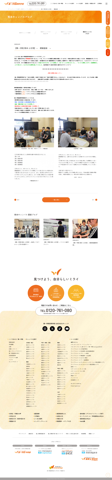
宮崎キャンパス (61, 401)
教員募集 (83, 433)
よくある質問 (38, 419)
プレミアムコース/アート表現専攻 (80, 360)
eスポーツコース (75, 373)
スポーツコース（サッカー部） (79, 369)
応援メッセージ (13, 349)
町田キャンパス (30, 397)
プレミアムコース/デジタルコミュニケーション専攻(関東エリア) (87, 362)
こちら (23, 91)
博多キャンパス (61, 396)
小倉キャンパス (61, 394)
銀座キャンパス (30, 384)
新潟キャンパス (45, 345)
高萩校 (28, 366)
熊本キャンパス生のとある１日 (66, 33)
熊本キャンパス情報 (24, 33)
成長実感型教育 (12, 355)
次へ (93, 200)
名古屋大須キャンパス (47, 376)
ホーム (9, 9)
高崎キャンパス (30, 368)
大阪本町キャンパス (62, 354)
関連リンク (92, 433)
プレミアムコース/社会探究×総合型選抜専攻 (82, 351)
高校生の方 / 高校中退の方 (17, 419)
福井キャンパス (45, 356)
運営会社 (31, 433)
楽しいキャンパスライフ (15, 351)
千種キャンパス (45, 374)
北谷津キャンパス (30, 382)
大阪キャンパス (61, 349)
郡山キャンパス (30, 358)
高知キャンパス (61, 388)
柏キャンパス (29, 377)
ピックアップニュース (40, 421)
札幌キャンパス (30, 347)
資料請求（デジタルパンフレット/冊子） (92, 414)
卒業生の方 (59, 419)
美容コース (73, 375)
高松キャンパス (61, 382)
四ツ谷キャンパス (30, 386)
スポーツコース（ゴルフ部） (78, 371)
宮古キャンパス (30, 354)
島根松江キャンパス (62, 373)
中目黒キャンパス (30, 391)
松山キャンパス (61, 386)
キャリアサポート (13, 362)
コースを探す (79, 3)
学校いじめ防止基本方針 (72, 433)
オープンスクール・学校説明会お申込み (92, 416)
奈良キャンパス (61, 347)
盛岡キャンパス (30, 351)
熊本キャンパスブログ (34, 9)
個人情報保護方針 (40, 433)
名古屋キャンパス (45, 371)
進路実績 (36, 414)
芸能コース (73, 366)
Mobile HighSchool (75, 386)
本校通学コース (75, 380)
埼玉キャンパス (30, 371)
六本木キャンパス (30, 393)
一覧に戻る (56, 200)
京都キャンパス (61, 345)
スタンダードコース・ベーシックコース (81, 344)
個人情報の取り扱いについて (55, 433)
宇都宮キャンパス (30, 364)
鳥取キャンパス (61, 371)
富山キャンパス (45, 351)
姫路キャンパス (61, 362)
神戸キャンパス (61, 360)
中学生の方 (12, 416)
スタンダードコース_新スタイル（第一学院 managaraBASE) (86, 347)
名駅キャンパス (45, 378)
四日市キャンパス (45, 385)
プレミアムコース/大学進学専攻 (79, 349)
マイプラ (11, 359)
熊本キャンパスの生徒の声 (46, 33)
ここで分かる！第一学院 (56, 3)
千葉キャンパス (30, 379)
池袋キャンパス (30, 399)
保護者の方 (12, 421)
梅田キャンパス (61, 356)
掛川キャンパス (45, 367)
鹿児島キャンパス (61, 403)
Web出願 (82, 421)
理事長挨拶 (12, 342)
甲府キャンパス (45, 358)
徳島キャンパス (61, 384)
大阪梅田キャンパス (62, 351)
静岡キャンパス (45, 362)
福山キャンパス (61, 379)
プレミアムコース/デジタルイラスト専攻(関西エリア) (85, 364)
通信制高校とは (61, 414)
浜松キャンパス (45, 369)
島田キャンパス (45, 365)
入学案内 (99, 3)
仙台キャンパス (30, 356)
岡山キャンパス (61, 375)
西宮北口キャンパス (62, 358)
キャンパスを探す (69, 3)
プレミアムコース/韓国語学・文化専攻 (81, 355)
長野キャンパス (45, 349)
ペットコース (74, 378)
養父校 (59, 365)
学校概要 (11, 344)
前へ (18, 200)
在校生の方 (59, 416)
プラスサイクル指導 (13, 357)
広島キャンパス (61, 377)
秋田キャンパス (30, 349)
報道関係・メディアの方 (63, 421)
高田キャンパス (45, 347)
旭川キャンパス (30, 345)
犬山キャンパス (45, 382)
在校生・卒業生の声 (90, 3)
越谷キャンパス (30, 375)
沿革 (10, 346)
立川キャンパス (30, 395)
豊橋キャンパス (45, 380)
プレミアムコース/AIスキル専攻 (79, 358)
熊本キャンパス (24, 9)
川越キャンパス (30, 373)
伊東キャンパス (45, 360)
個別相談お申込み (85, 419)
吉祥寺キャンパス (30, 402)
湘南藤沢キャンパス (31, 406)
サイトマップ (22, 433)
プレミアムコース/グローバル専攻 (80, 353)
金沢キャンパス (45, 354)
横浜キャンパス (30, 404)
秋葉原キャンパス (30, 388)
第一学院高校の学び (14, 353)
